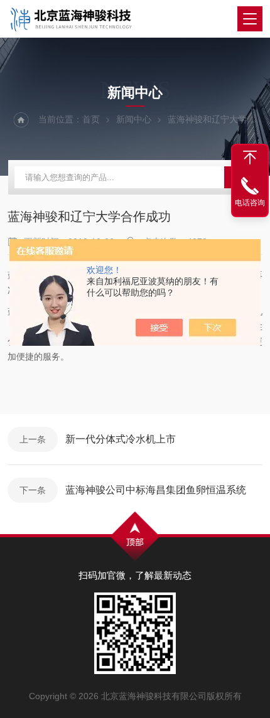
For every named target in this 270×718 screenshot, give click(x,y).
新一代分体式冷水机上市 (120, 439)
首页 (91, 119)
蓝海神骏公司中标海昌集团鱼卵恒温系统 (155, 490)
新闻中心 (133, 119)
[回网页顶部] (249, 157)
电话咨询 (250, 202)
